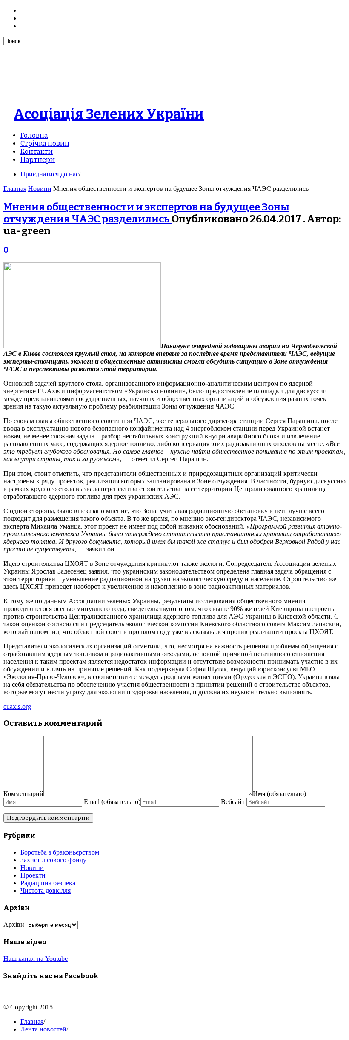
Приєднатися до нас (49, 174)
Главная (14, 188)
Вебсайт (233, 801)
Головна (34, 135)
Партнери (37, 160)
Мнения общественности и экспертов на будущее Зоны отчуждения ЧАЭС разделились (146, 213)
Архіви (13, 924)
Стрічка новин (44, 143)
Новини (39, 188)
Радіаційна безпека (47, 883)
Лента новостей (43, 1029)
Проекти (33, 875)
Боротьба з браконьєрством (59, 852)
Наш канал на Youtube (35, 958)
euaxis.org (17, 706)
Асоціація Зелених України (109, 114)
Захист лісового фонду (53, 860)
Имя (279, 793)
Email (112, 801)
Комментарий (23, 793)
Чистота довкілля (45, 890)
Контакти (36, 152)
